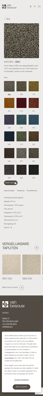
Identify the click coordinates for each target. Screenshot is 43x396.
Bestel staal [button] (10, 183)
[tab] (9, 191)
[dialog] (21, 362)
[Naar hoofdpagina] (9, 6)
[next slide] (37, 248)
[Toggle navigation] (39, 6)
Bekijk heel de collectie (10, 287)
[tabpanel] (21, 213)
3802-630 (27, 279)
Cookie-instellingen (21, 380)
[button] (35, 6)
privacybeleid (9, 358)
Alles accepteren (21, 387)
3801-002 (7, 279)
